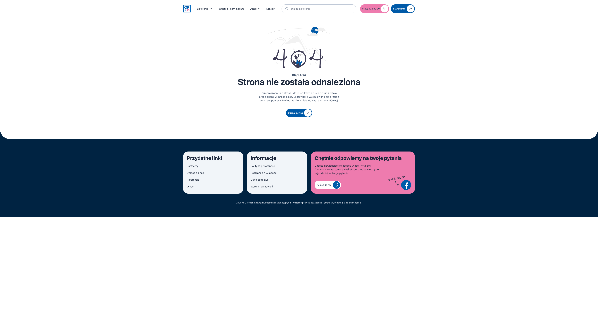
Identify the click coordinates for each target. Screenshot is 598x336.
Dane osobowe (259, 179)
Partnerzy (192, 166)
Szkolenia (202, 8)
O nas (253, 8)
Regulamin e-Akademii (264, 172)
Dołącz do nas (195, 172)
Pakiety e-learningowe (231, 8)
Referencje (193, 179)
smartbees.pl (355, 202)
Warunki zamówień (262, 186)
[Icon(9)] (406, 185)
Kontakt (270, 8)
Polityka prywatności (263, 166)
